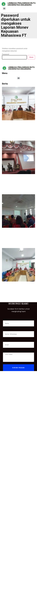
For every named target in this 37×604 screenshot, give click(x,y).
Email (5, 340)
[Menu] (4, 8)
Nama (5, 318)
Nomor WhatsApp (8, 329)
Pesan (4, 350)
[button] (18, 78)
